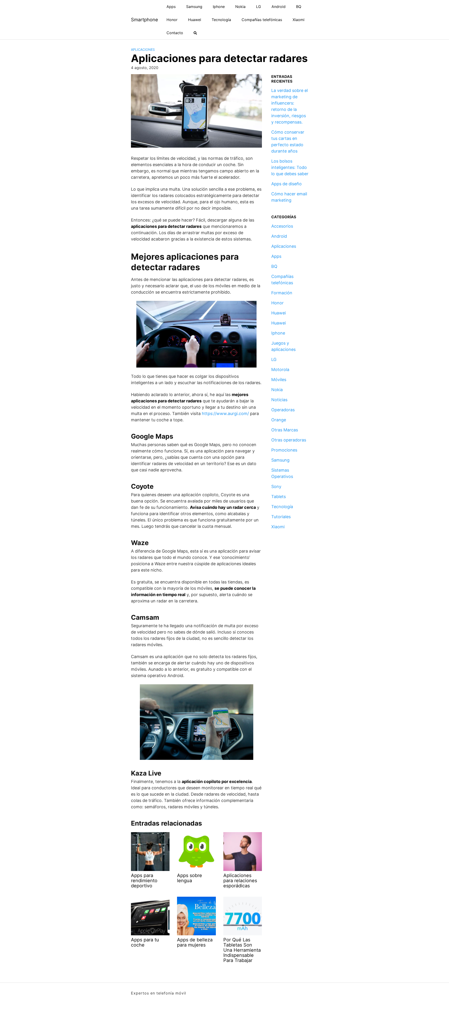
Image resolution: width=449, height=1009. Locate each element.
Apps (171, 6)
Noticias (279, 399)
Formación (281, 292)
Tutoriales (281, 516)
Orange (278, 419)
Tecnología (221, 19)
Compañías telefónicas (262, 19)
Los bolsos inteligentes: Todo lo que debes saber (289, 167)
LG (258, 6)
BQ (298, 6)
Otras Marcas (284, 429)
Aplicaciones (143, 49)
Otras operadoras (288, 439)
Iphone (219, 6)
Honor (172, 19)
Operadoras (283, 409)
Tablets (278, 496)
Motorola (280, 369)
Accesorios (282, 226)
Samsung (194, 6)
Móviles (278, 379)
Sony (276, 486)
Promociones (284, 450)
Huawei (194, 19)
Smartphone (144, 19)
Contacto (175, 32)
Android (279, 6)
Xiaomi (298, 19)
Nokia (240, 6)
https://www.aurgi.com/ (225, 413)
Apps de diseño (286, 183)
